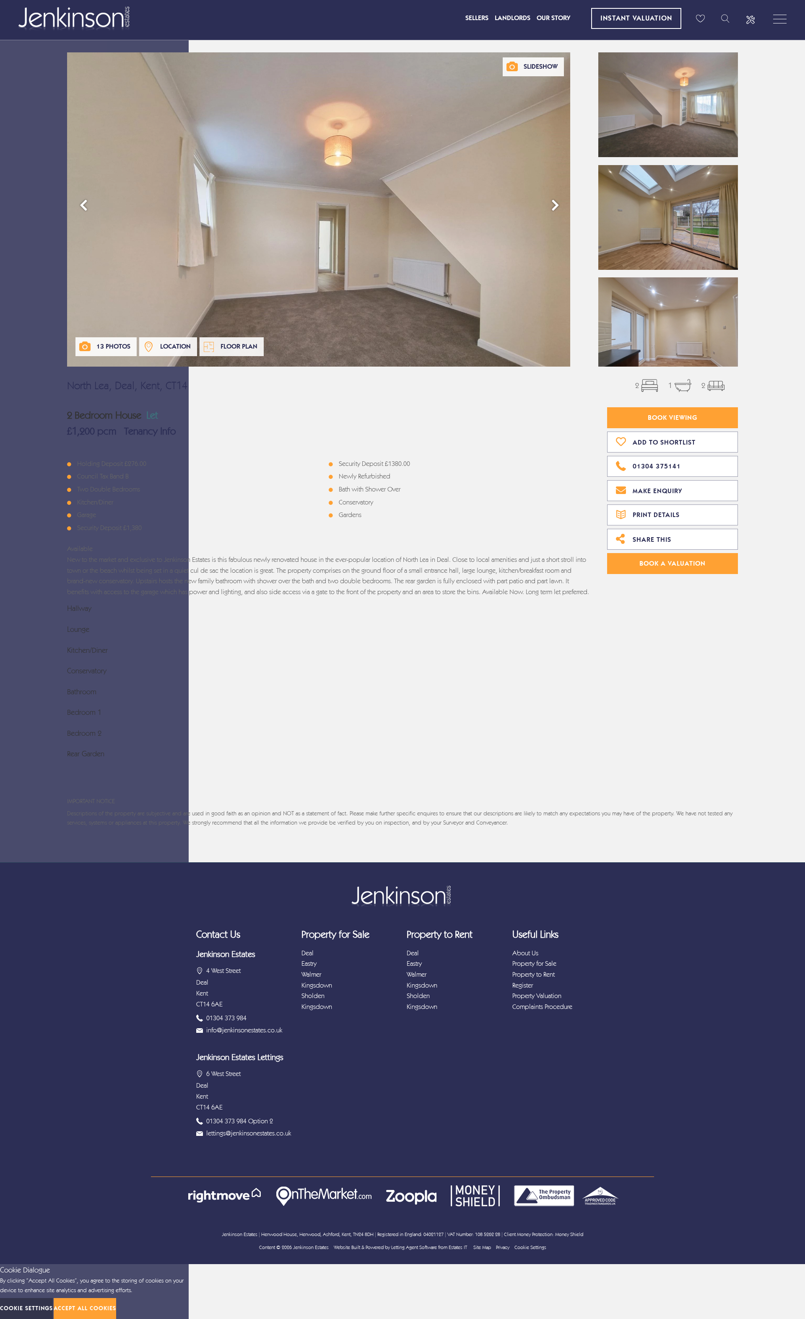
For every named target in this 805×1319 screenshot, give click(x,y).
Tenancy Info (150, 431)
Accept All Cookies (85, 1308)
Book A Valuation (672, 563)
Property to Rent (533, 974)
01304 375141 (657, 466)
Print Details (656, 515)
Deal (307, 953)
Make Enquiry (657, 491)
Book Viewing (673, 418)
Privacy (502, 1247)
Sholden (313, 996)
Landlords (512, 18)
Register (522, 985)
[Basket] (700, 18)
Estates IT (458, 1247)
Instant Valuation (636, 18)
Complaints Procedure (542, 1007)
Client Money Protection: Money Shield (543, 1234)
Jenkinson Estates (311, 1247)
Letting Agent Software (414, 1247)
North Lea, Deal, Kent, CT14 (127, 385)
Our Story (553, 18)
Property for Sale (534, 963)
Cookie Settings (530, 1247)
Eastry (309, 963)
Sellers (476, 18)
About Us (525, 953)
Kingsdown (316, 985)
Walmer (311, 974)
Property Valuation (536, 996)
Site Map (482, 1247)
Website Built (347, 1247)
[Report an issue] (750, 18)
